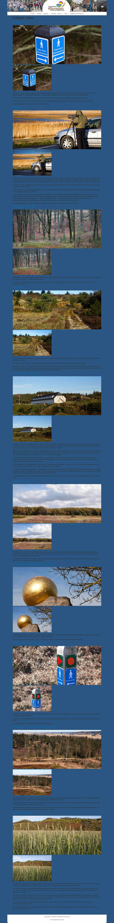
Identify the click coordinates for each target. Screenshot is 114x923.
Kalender (53, 14)
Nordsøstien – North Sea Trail (29, 643)
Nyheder (39, 14)
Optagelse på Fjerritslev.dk (77, 14)
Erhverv (59, 14)
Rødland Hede (21, 481)
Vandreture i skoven (24, 206)
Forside (32, 14)
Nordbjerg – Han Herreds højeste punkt (35, 727)
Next (99, 912)
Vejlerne (17, 107)
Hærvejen (18, 22)
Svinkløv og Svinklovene (26, 373)
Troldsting (18, 287)
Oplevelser (45, 14)
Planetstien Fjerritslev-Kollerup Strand (34, 564)
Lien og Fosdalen (22, 813)
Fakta (65, 14)
